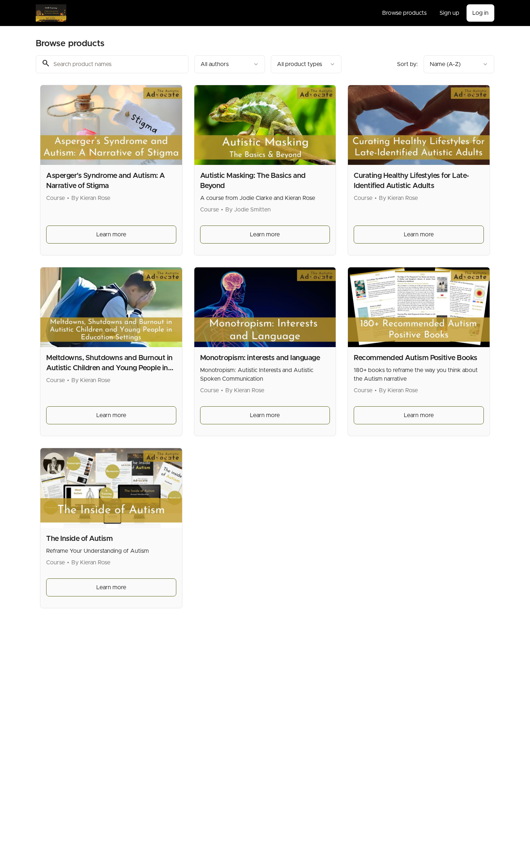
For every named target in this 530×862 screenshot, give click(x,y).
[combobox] (229, 64)
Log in (480, 13)
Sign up (449, 13)
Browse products (404, 13)
